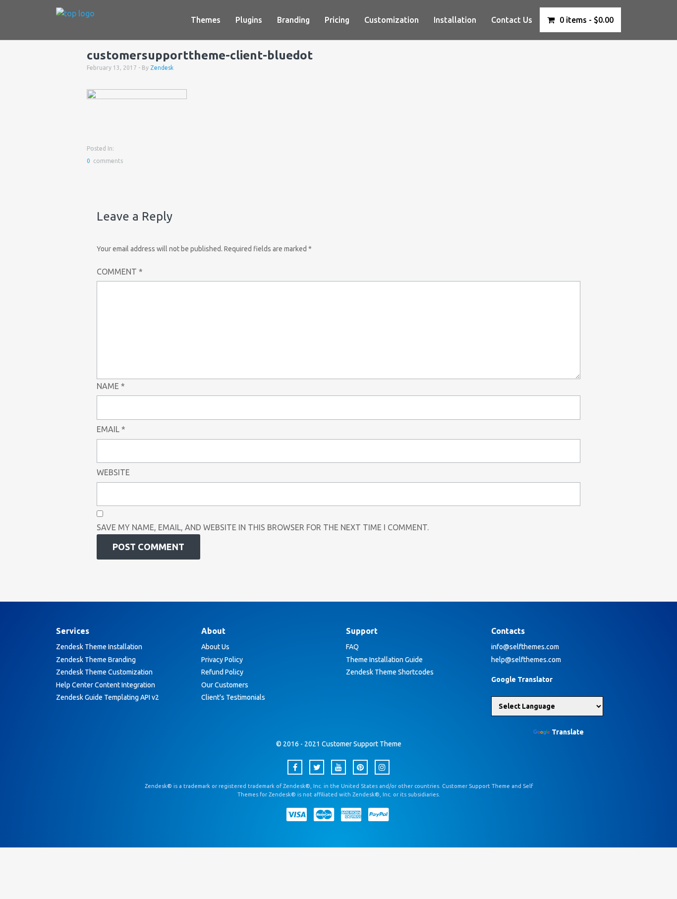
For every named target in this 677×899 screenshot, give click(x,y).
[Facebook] (294, 767)
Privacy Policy (222, 660)
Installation (455, 19)
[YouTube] (338, 767)
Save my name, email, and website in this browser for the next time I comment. (263, 527)
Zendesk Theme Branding (96, 660)
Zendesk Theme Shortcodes (390, 672)
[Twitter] (316, 767)
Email (111, 429)
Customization (391, 19)
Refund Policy (222, 672)
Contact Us (511, 19)
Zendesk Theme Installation (99, 647)
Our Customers (224, 685)
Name (111, 386)
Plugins (248, 19)
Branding (293, 19)
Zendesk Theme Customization (104, 672)
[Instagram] (382, 767)
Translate (568, 732)
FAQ (352, 647)
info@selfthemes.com (525, 647)
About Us (215, 647)
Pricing (337, 19)
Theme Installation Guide (384, 660)
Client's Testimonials (233, 697)
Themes (206, 19)
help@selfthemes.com (526, 660)
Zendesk (161, 67)
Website (113, 472)
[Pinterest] (360, 767)
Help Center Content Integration (105, 685)
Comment (120, 271)
